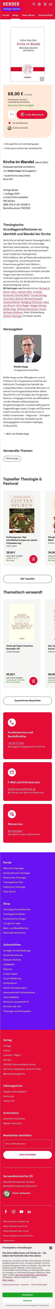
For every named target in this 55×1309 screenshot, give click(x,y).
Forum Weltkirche (12, 979)
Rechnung (8, 1096)
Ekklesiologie (12, 459)
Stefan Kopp (14, 171)
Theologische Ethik (13, 882)
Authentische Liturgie (14, 919)
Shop (15, 15)
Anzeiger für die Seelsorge (17, 951)
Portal (5, 15)
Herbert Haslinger (12, 316)
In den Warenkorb (34, 115)
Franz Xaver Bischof (13, 299)
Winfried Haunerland (27, 309)
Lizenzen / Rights (12, 1055)
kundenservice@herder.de (22, 789)
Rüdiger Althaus (38, 306)
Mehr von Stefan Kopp (17, 434)
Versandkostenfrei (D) (18, 1176)
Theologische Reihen (14, 914)
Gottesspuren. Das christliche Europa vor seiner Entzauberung (21, 540)
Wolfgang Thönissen (31, 302)
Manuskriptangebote (14, 1074)
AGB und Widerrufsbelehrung (16, 1222)
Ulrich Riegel (22, 306)
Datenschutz (9, 1241)
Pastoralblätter (11, 997)
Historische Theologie (14, 878)
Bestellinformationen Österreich (20, 1186)
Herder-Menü (52, 3)
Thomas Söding (39, 295)
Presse (6, 1051)
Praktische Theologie (14, 887)
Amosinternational (13, 955)
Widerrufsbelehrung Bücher (15, 1226)
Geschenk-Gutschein (14, 1119)
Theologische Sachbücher (17, 910)
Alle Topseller (27, 579)
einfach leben (10, 974)
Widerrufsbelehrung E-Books (16, 1231)
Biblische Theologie (13, 868)
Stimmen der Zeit (12, 1007)
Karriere (7, 1060)
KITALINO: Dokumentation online (19, 1065)
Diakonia (7, 969)
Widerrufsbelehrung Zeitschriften (18, 1236)
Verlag (7, 1040)
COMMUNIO (8, 965)
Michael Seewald (33, 299)
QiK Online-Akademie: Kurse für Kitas (22, 1069)
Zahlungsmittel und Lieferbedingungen (22, 144)
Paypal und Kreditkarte (15, 1092)
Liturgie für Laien (12, 924)
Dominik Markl (22, 295)
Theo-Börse (28, 15)
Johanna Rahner (11, 302)
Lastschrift (9, 1101)
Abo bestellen (15, 831)
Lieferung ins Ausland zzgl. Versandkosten (23, 148)
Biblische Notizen (12, 960)
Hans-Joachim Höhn (21, 292)
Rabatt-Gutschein (12, 1124)
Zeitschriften (45, 15)
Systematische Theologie (16, 873)
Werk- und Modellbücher (16, 928)
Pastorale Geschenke (14, 933)
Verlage (7, 1046)
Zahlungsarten (13, 1086)
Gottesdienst (10, 983)
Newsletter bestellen (17, 1135)
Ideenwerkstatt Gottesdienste (19, 993)
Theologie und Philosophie (17, 1011)
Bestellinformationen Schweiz (18, 1182)
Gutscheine (11, 1113)
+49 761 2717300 (16, 743)
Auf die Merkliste (20, 123)
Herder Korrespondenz (15, 988)
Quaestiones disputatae (17, 176)
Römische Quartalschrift (16, 1002)
